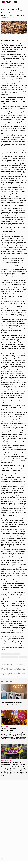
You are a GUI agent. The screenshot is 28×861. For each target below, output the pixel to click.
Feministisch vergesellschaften (12, 702)
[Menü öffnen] (26, 2)
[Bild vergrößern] (14, 27)
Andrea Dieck (5, 777)
